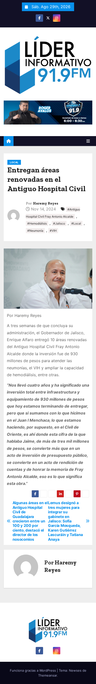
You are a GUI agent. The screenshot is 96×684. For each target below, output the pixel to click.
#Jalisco (59, 223)
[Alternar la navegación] (88, 141)
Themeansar (47, 675)
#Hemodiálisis (37, 223)
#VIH (53, 230)
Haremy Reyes (45, 203)
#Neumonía (35, 230)
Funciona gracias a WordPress (33, 670)
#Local (76, 223)
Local (14, 162)
